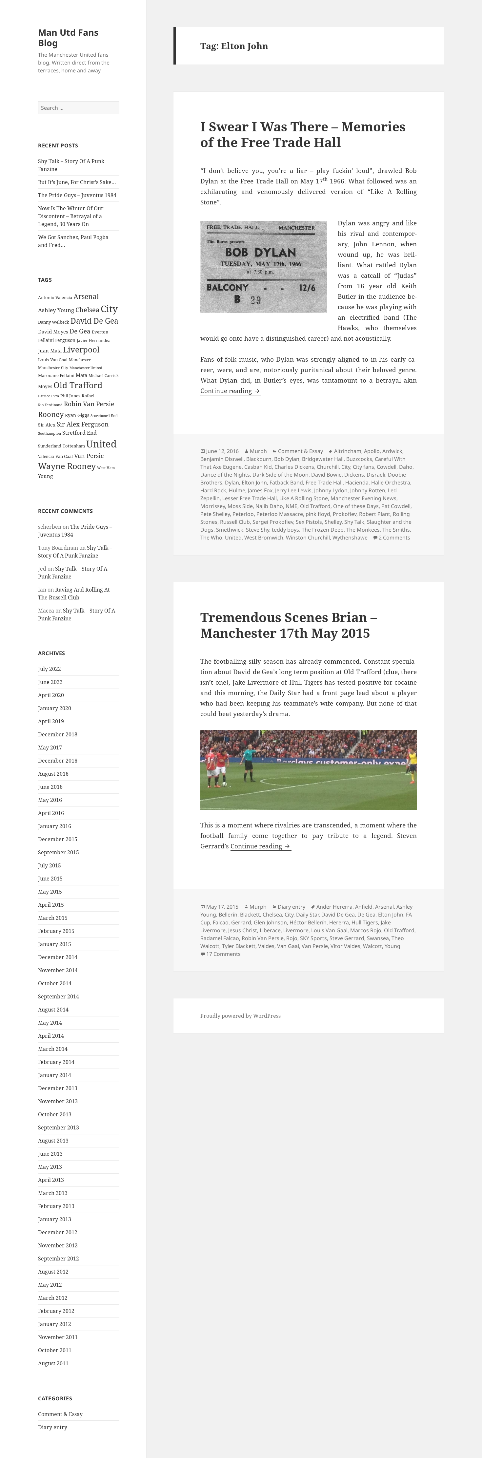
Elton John (254, 482)
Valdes (266, 946)
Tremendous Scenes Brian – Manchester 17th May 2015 (288, 624)
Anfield (363, 906)
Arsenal (86, 296)
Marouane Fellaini (56, 375)
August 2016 (53, 773)
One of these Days (356, 506)
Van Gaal (64, 456)
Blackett (250, 914)
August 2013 (53, 1140)
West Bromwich (263, 537)
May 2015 (50, 891)
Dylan (232, 482)
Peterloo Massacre (279, 514)
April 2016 (51, 813)
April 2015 (51, 904)
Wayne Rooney (67, 466)
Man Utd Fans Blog (68, 37)
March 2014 (53, 1048)
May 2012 (50, 1284)
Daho (405, 466)
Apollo (372, 451)
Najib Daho (269, 506)
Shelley (333, 521)
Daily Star (307, 914)
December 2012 (57, 1232)
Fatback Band (286, 482)
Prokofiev (344, 514)
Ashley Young (56, 310)
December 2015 (57, 839)
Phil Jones (70, 396)
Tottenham (74, 446)
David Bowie (326, 474)
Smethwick (229, 529)
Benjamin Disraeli (222, 459)
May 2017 (50, 747)
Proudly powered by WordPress (240, 1015)
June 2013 (50, 1153)
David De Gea (94, 321)
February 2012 (56, 1311)
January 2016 (54, 826)
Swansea (378, 938)
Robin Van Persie (89, 403)
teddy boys (285, 529)
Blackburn (258, 459)
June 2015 (50, 878)
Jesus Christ (242, 930)
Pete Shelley (215, 514)
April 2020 (51, 695)
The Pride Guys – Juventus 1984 (77, 195)
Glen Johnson (270, 922)
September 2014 (58, 996)
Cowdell (386, 466)
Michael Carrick (104, 375)
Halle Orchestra (390, 482)
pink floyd (318, 514)
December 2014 (57, 957)
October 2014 (54, 983)
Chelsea (87, 309)
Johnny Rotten (367, 490)
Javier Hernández (93, 340)
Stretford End (79, 432)
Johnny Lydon (331, 490)
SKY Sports (313, 938)
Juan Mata (50, 350)
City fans (363, 466)
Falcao (221, 922)
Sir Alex (46, 425)
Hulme (237, 490)
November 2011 (58, 1337)
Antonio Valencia (55, 297)
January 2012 (54, 1324)
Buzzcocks (359, 459)
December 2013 (57, 1088)
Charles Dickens (294, 466)
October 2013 (54, 1114)
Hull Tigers (364, 922)
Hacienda (357, 482)
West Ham (106, 467)
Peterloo (243, 514)
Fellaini (46, 340)
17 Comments (223, 953)
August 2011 (53, 1363)
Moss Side (240, 506)
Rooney (51, 414)
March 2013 (53, 1193)
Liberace (270, 930)
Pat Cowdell (396, 506)
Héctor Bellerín (308, 922)
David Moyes (53, 331)
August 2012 (53, 1271)
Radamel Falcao (219, 938)
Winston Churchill (308, 537)
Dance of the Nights (225, 474)
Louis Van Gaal (53, 360)
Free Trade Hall (324, 482)
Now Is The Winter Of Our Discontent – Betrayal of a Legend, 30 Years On (71, 216)
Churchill (328, 466)
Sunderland (49, 446)
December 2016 (57, 760)
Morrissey (212, 506)
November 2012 (58, 1245)
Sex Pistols (309, 521)
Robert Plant (374, 514)
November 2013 (58, 1101)
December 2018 (57, 734)
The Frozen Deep (323, 529)
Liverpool (81, 349)
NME (291, 506)
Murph (258, 451)
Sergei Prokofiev (272, 521)
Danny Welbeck (53, 322)
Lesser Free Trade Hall (249, 498)
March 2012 (53, 1297)
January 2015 (54, 944)
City (109, 308)
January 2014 (54, 1075)
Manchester (80, 360)
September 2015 (58, 852)
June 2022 (50, 682)
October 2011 (54, 1350)
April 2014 (51, 1035)
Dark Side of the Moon (280, 474)
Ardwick (392, 451)
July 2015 (49, 865)
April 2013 (51, 1179)
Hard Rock (213, 490)
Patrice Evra (48, 395)
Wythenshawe (350, 537)
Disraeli (376, 474)
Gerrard (241, 922)
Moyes (45, 386)
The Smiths (396, 529)
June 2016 (50, 786)
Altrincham (347, 451)
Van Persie (89, 456)
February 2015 (56, 931)
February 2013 (56, 1206)
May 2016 (50, 800)
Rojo (291, 938)
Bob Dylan (286, 459)
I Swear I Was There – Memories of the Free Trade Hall (303, 134)
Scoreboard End (104, 415)
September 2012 (58, 1258)
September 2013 (58, 1127)
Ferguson (65, 340)
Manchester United (86, 368)
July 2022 (49, 668)
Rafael (88, 396)
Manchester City (53, 367)
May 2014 (50, 1022)
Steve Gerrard (347, 938)
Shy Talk (354, 521)
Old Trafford (77, 384)
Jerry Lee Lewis (293, 490)
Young (45, 476)
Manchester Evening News (363, 498)
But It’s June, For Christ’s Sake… (77, 182)
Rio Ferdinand (50, 405)
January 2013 (54, 1219)
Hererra (339, 922)
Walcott (372, 946)
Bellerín (228, 914)
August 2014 (53, 1009)
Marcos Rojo (365, 930)
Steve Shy (257, 529)
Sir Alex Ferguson (83, 424)
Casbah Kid (258, 466)
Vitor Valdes (345, 946)
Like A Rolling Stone (303, 498)
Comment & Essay (60, 1414)
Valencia (46, 456)
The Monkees (363, 529)
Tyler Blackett (238, 946)
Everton (100, 332)
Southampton (49, 433)
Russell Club (235, 521)
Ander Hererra (334, 906)
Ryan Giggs (77, 415)
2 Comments (394, 537)
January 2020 (54, 708)
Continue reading (230, 391)
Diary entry (52, 1427)
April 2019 (51, 721)
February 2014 (56, 1062)
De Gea (80, 331)
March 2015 (53, 917)
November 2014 (58, 970)
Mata (81, 375)
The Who (211, 537)
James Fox (260, 490)
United (101, 443)
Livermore (296, 930)
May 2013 (50, 1166)
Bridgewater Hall (323, 459)
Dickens (354, 474)
